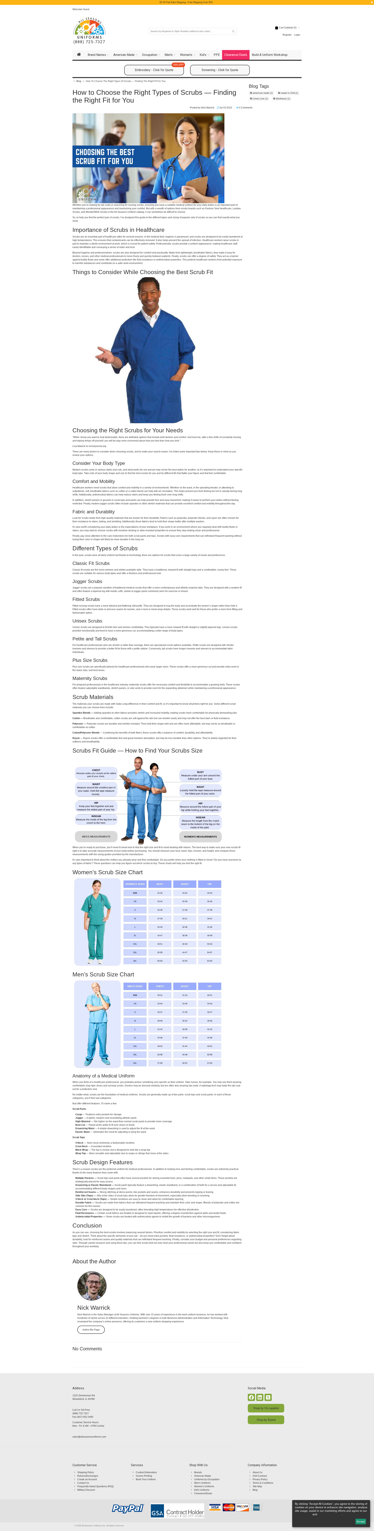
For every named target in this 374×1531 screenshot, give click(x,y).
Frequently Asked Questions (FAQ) (95, 1486)
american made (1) (262, 93)
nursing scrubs (136, 205)
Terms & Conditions (263, 1483)
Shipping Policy (85, 1472)
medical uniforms (129, 1094)
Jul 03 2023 (226, 107)
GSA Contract (260, 1476)
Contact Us (83, 1483)
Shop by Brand (266, 1419)
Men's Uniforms (202, 1483)
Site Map (257, 1486)
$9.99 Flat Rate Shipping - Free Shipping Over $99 (186, 2)
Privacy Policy (260, 1479)
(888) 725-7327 (89, 42)
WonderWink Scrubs (96, 212)
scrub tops (119, 500)
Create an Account (87, 1479)
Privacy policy (303, 1514)
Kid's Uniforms (201, 1490)
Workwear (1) (282, 98)
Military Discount (86, 1490)
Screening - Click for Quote (220, 70)
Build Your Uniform (146, 1479)
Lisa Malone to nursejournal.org (89, 446)
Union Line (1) (260, 98)
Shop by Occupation (266, 1408)
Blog (255, 1490)
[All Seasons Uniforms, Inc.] (89, 28)
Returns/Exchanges (87, 1476)
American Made (202, 1476)
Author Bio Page (91, 1329)
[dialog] (331, 1513)
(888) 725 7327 (80, 1413)
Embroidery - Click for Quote (159, 68)
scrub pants (140, 536)
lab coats (193, 1085)
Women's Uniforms (204, 1486)
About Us (257, 1472)
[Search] (233, 31)
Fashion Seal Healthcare (218, 208)
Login (297, 34)
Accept (360, 1521)
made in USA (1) (289, 93)
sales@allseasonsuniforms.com (89, 1436)
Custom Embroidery (146, 1472)
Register (287, 34)
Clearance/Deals (203, 1493)
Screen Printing (144, 1476)
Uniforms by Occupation (207, 1479)
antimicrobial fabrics (103, 494)
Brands (198, 1472)
